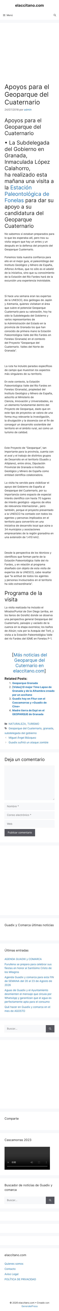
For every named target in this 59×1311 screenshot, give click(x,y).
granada (48, 728)
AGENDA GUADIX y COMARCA (23, 959)
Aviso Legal (11, 1274)
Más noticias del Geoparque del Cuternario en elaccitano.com (30, 662)
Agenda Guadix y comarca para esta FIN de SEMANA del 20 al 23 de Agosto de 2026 (29, 981)
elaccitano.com (29, 5)
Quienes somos (14, 1263)
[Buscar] (50, 1028)
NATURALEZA (17, 723)
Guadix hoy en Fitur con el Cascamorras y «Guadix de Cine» (29, 702)
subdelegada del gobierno (21, 733)
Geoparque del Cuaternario (25, 728)
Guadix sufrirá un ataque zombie (28, 742)
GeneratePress (29, 1306)
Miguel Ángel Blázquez (22, 737)
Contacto (10, 1268)
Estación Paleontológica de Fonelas (27, 193)
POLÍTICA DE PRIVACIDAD (20, 1279)
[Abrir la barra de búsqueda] (55, 15)
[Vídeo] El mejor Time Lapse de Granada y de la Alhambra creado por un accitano (33, 691)
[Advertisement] (29, 880)
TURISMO (33, 723)
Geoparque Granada (25, 683)
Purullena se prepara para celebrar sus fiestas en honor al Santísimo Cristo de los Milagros (28, 968)
